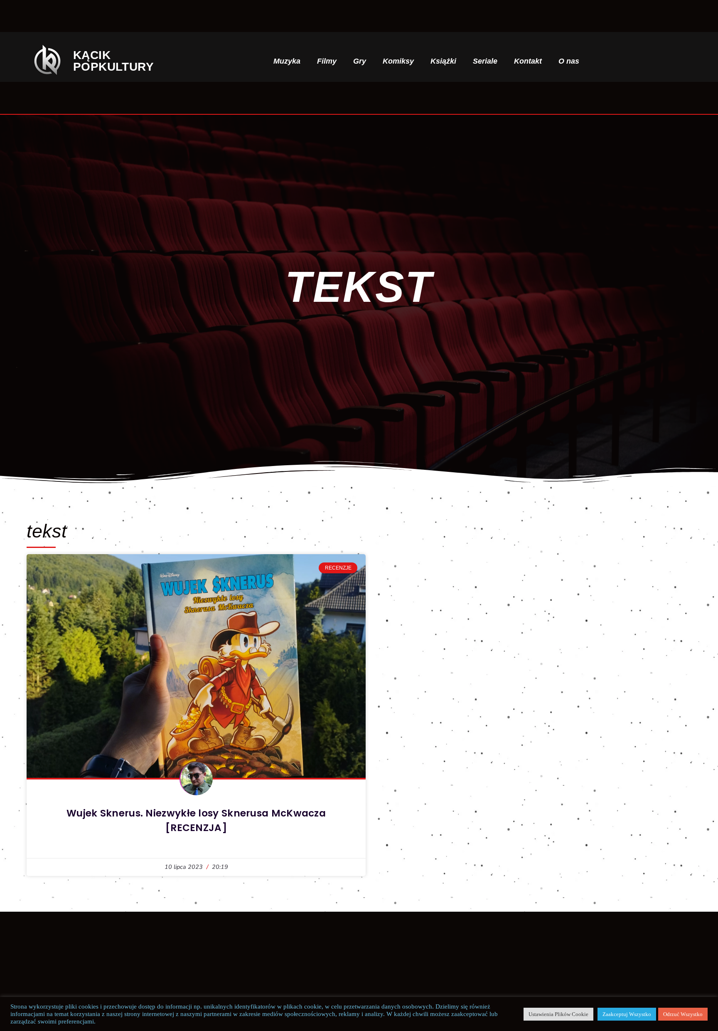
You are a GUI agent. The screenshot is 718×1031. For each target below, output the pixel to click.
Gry (359, 61)
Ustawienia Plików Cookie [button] (558, 1014)
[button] (608, 61)
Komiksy (398, 61)
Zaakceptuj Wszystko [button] (626, 1014)
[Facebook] (631, 61)
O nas (568, 61)
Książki (443, 61)
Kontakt (528, 61)
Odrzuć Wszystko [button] (683, 1014)
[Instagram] (644, 61)
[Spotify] (672, 61)
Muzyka (286, 61)
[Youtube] (685, 61)
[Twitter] (658, 61)
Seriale (485, 61)
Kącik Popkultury (113, 61)
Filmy (327, 61)
